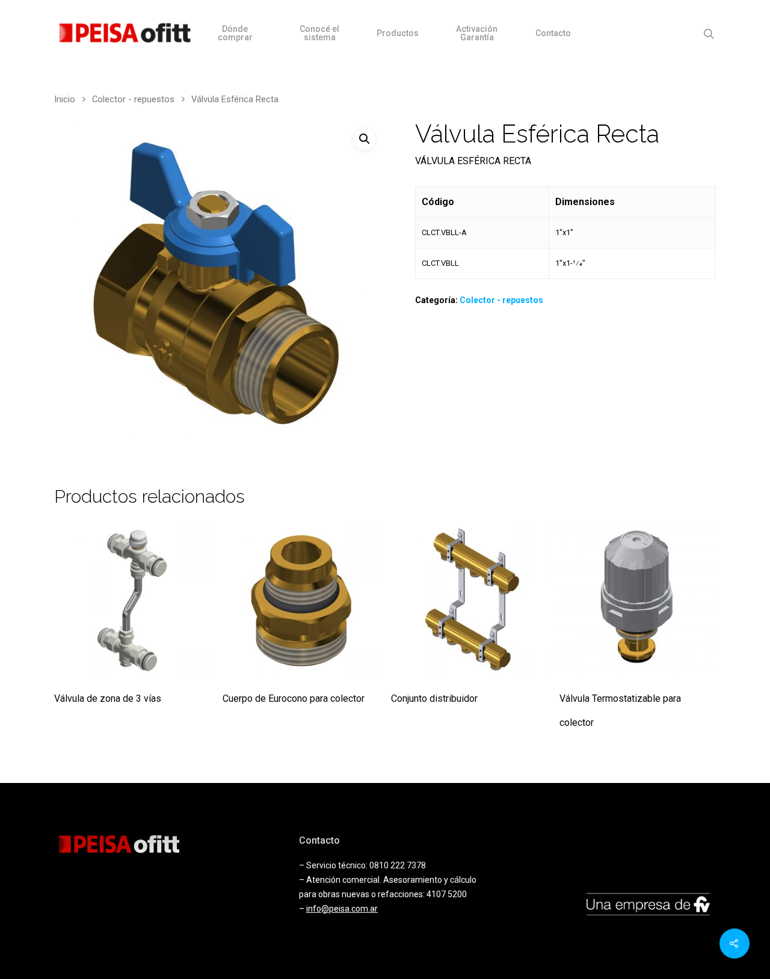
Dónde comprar (235, 33)
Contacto (553, 33)
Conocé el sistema (319, 33)
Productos (398, 33)
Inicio (64, 99)
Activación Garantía (476, 33)
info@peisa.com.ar (342, 908)
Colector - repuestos (133, 99)
